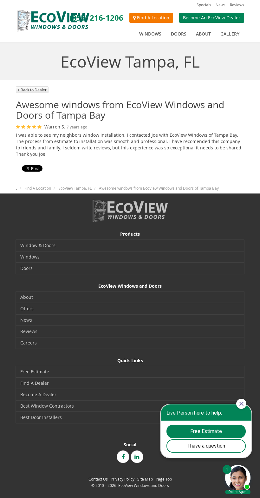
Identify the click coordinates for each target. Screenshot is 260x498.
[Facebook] (123, 456)
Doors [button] (178, 34)
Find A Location (152, 18)
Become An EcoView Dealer (211, 18)
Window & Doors (37, 245)
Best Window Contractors (47, 406)
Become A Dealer (38, 394)
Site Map (145, 479)
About (26, 297)
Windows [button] (150, 34)
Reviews (237, 4)
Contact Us (98, 479)
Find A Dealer (34, 383)
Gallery (229, 34)
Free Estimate (34, 372)
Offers (27, 308)
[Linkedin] (137, 456)
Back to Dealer (34, 89)
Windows (30, 257)
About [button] (203, 34)
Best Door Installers (41, 417)
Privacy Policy (122, 479)
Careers (28, 343)
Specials (204, 4)
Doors (26, 268)
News (220, 4)
